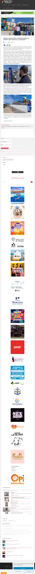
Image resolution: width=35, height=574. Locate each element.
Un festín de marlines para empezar (8, 528)
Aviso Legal (11, 566)
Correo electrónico (4, 141)
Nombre (2, 138)
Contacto (11, 8)
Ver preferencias (28, 571)
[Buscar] (31, 182)
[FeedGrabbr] (17, 514)
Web (1, 144)
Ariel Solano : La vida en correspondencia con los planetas (14, 555)
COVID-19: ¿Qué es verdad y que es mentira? (12, 544)
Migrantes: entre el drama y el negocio (12, 540)
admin (10, 42)
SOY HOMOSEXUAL (9, 551)
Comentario (3, 127)
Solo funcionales (18, 571)
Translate (15, 520)
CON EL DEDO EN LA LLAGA (17, 178)
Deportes (7, 8)
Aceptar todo (23, 568)
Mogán (13, 42)
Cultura (3, 8)
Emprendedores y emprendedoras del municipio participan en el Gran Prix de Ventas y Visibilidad (17, 531)
